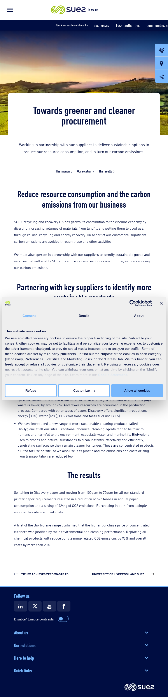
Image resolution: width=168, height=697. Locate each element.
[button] (10, 10)
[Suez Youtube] (49, 606)
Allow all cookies (137, 390)
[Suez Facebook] (63, 606)
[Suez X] (35, 606)
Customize (81, 390)
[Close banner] (161, 303)
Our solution (84, 171)
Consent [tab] (29, 316)
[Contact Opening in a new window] (161, 50)
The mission (63, 171)
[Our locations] (161, 63)
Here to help (24, 657)
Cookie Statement (112, 375)
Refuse (30, 390)
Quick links (23, 670)
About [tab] (139, 316)
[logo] (139, 687)
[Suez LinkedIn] (20, 606)
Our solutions (24, 645)
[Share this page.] (161, 76)
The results (105, 171)
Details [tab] (84, 316)
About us (21, 632)
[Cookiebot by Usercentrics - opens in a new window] (133, 303)
